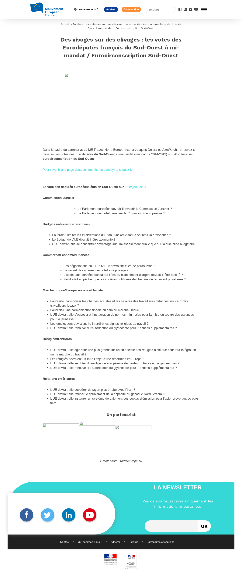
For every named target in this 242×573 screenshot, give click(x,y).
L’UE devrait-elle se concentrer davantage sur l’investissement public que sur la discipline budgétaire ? (124, 244)
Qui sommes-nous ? (86, 9)
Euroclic (133, 541)
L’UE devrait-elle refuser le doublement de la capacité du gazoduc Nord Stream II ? (108, 394)
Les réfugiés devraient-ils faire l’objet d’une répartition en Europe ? (97, 359)
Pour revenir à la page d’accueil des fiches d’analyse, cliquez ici (88, 170)
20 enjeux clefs (135, 187)
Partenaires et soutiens (160, 541)
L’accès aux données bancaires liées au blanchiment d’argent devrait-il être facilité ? (123, 275)
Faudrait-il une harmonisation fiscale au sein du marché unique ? (95, 310)
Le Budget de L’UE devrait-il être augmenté (83, 239)
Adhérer (111, 9)
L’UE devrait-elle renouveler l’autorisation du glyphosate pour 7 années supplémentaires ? (113, 328)
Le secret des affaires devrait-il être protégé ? (96, 270)
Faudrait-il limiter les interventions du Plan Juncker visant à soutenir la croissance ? (111, 235)
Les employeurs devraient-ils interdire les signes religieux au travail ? (99, 323)
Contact (64, 541)
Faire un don (131, 9)
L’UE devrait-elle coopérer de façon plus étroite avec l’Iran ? (92, 389)
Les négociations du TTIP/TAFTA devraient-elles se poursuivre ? (109, 266)
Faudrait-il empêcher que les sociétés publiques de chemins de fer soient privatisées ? (125, 279)
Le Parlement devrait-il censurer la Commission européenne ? (121, 213)
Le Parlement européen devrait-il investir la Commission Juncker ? (125, 209)
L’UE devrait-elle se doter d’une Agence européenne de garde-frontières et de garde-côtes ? (114, 363)
